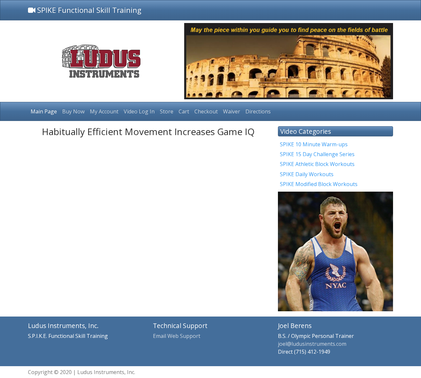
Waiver (231, 111)
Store (166, 111)
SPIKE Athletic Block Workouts (317, 164)
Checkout (206, 111)
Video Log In (139, 111)
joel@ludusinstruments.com (312, 343)
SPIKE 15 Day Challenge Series (317, 154)
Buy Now (73, 111)
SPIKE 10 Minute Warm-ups (314, 144)
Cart (184, 111)
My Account (104, 111)
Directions (258, 111)
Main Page (44, 111)
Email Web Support (176, 336)
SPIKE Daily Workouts (307, 174)
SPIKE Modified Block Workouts (319, 184)
